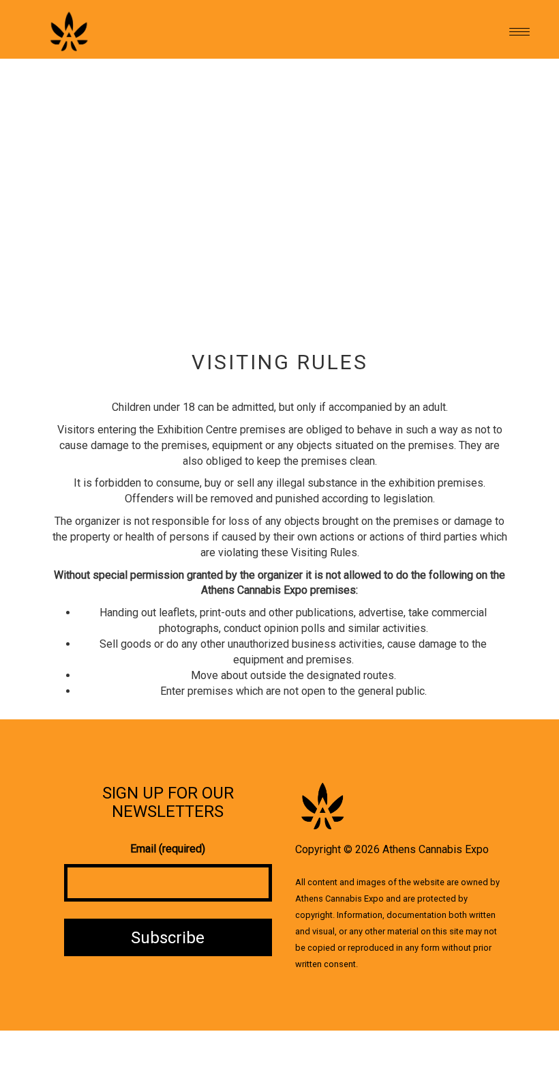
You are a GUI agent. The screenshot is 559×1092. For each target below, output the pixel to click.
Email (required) (167, 848)
